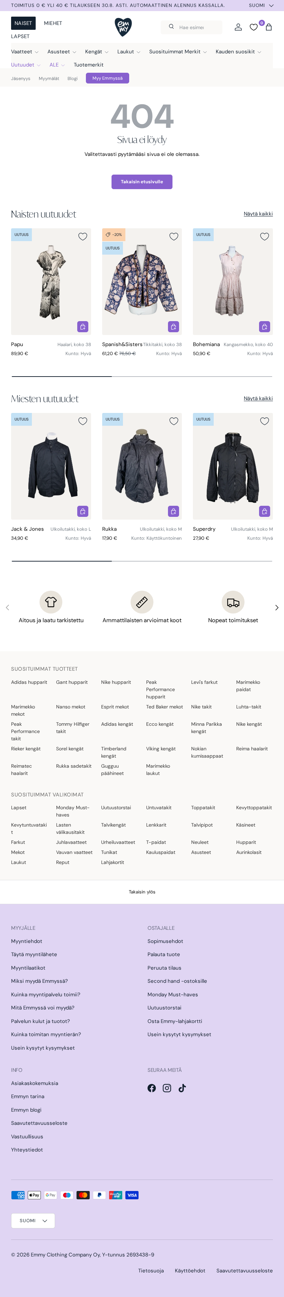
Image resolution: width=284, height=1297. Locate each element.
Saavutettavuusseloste (39, 1123)
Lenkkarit (156, 825)
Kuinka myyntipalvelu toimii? (45, 994)
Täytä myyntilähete (34, 954)
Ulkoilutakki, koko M (161, 529)
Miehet (53, 23)
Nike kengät (249, 724)
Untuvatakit (158, 807)
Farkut (18, 842)
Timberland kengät (113, 752)
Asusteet (201, 852)
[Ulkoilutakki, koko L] (51, 466)
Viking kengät (161, 748)
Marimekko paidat (248, 685)
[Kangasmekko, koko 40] (233, 281)
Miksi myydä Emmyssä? (39, 981)
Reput (62, 862)
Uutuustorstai (116, 807)
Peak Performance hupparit (160, 689)
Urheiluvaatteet (118, 842)
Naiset (23, 23)
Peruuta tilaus (164, 967)
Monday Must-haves (73, 811)
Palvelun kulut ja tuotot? (40, 1021)
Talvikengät (113, 825)
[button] (268, 27)
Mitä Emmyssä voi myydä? (42, 1007)
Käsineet (245, 825)
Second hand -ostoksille (177, 981)
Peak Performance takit (25, 731)
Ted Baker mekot (164, 707)
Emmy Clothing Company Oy (65, 1254)
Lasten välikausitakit (70, 828)
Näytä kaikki (258, 213)
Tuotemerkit (89, 64)
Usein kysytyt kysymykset (43, 1047)
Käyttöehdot (190, 1270)
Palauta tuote (164, 954)
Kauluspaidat (160, 852)
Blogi (73, 78)
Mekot (18, 852)
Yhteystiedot (27, 1149)
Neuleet (199, 842)
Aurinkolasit (248, 852)
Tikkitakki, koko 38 (162, 344)
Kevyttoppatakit (254, 807)
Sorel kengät (69, 748)
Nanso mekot (70, 707)
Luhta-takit (248, 707)
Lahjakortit (112, 862)
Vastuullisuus (27, 1136)
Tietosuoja (151, 1270)
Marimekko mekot (23, 710)
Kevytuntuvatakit (29, 828)
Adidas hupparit (29, 682)
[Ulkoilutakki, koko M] (142, 466)
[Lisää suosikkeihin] (82, 236)
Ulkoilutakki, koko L (71, 529)
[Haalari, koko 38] (51, 281)
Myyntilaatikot (28, 967)
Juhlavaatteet (71, 842)
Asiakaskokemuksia (34, 1083)
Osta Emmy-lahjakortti (175, 1021)
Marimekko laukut (158, 769)
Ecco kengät (160, 724)
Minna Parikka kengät (206, 727)
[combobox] (191, 27)
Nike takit (201, 707)
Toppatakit (203, 807)
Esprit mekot (115, 707)
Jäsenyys (20, 78)
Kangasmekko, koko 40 (248, 344)
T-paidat (156, 842)
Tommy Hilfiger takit (72, 727)
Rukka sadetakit (73, 766)
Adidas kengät (117, 724)
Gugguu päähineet (112, 769)
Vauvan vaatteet (74, 852)
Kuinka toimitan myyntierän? (46, 1034)
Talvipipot (202, 825)
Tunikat (109, 852)
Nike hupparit (116, 682)
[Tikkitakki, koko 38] (142, 281)
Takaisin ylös (142, 892)
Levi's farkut (204, 682)
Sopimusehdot (165, 941)
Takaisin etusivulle (142, 182)
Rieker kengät (26, 748)
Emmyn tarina (27, 1096)
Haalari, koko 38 (74, 344)
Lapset (20, 36)
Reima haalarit (252, 748)
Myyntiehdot (26, 941)
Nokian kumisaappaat (207, 752)
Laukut (18, 862)
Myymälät (49, 78)
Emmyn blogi (26, 1109)
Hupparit (246, 842)
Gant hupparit (72, 682)
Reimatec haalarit (21, 769)
